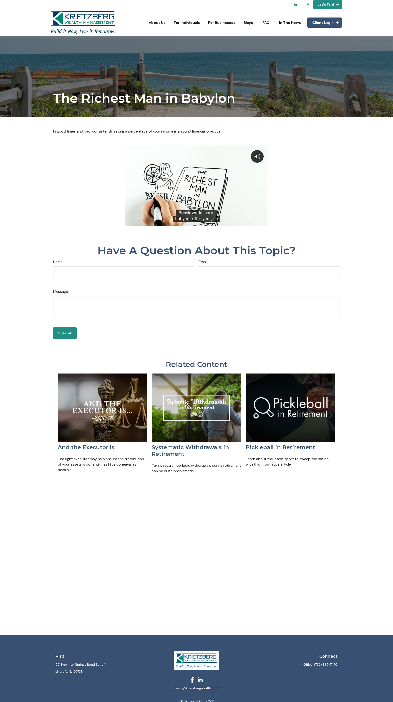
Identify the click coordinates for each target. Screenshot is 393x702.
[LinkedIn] (295, 4)
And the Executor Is (86, 447)
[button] (157, 22)
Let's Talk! (326, 5)
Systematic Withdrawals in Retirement (190, 450)
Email (203, 261)
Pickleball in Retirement (280, 447)
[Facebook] (308, 4)
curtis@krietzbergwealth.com (196, 688)
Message (60, 291)
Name (58, 261)
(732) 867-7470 (326, 664)
